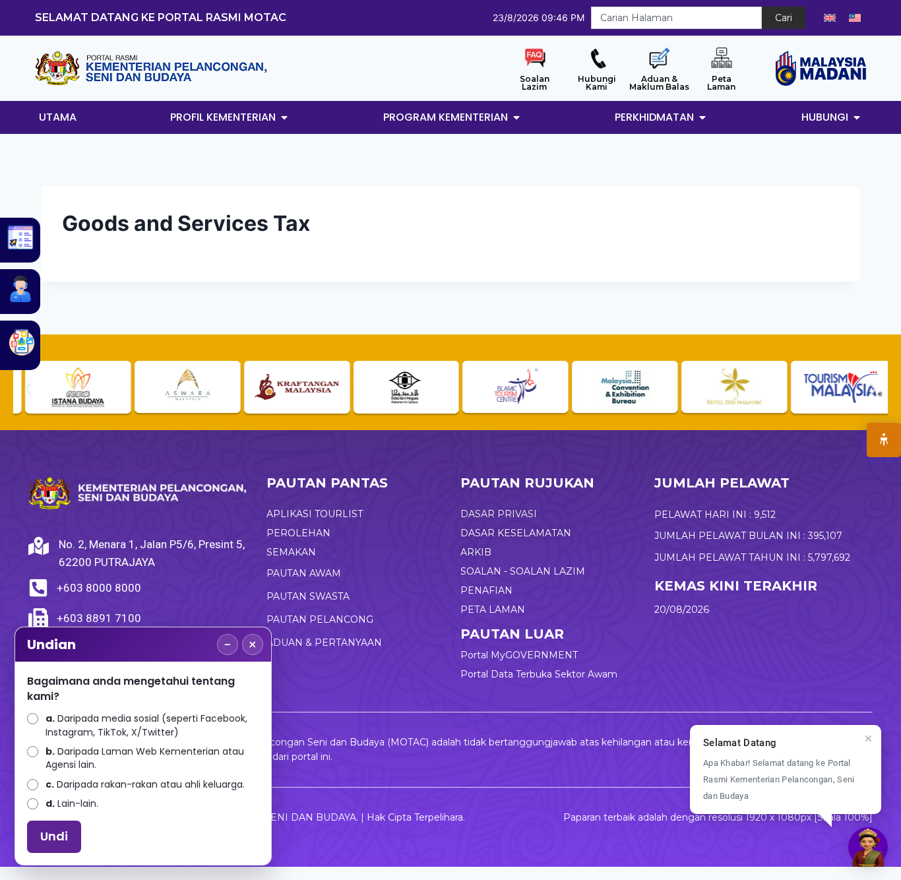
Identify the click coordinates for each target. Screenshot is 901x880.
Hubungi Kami (597, 83)
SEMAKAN (291, 552)
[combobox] (676, 18)
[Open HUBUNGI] (857, 117)
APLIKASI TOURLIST (314, 514)
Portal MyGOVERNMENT (519, 655)
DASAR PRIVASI (498, 514)
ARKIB (475, 552)
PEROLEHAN (298, 533)
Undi (54, 836)
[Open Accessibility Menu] (884, 440)
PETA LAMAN (492, 609)
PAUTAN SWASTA (308, 596)
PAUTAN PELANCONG (319, 619)
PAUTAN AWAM (303, 573)
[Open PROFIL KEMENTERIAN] (284, 117)
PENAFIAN (486, 590)
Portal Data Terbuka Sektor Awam (538, 674)
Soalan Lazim (534, 83)
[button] (28, 389)
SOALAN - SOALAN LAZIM (522, 571)
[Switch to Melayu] (854, 18)
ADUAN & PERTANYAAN (324, 642)
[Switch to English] (829, 18)
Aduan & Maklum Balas (659, 83)
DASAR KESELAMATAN (515, 533)
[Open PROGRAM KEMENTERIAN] (516, 117)
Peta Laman (721, 83)
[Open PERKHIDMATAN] (702, 117)
